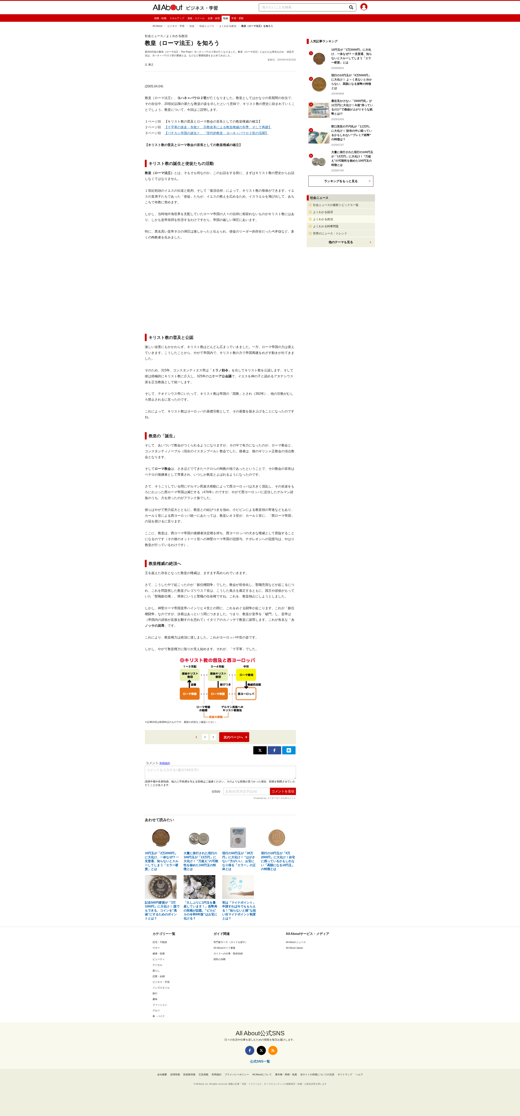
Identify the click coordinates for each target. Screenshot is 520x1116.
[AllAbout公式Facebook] (249, 1050)
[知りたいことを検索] (351, 7)
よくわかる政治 (227, 26)
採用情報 (175, 1074)
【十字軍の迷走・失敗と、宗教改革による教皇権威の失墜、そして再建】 (218, 127)
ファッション (160, 1004)
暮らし (156, 970)
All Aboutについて (262, 1074)
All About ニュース (296, 942)
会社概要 (162, 1074)
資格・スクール (196, 18)
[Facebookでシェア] (274, 750)
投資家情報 (189, 1074)
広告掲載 (203, 1074)
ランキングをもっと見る (341, 181)
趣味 (155, 999)
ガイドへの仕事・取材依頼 (228, 953)
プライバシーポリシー (237, 1074)
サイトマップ (345, 1074)
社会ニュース (206, 26)
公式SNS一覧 (260, 1061)
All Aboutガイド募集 (224, 947)
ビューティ (159, 959)
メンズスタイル (161, 987)
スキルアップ (177, 18)
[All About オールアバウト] (168, 8)
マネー (156, 947)
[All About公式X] (261, 1050)
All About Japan (294, 947)
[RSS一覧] (272, 1050)
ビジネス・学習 (202, 8)
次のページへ (233, 737)
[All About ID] (363, 7)
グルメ (156, 1010)
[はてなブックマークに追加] (289, 750)
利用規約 (216, 1074)
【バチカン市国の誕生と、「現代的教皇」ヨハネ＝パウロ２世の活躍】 (216, 133)
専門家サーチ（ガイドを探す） (230, 942)
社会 (225, 18)
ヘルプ (359, 1074)
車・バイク (159, 1016)
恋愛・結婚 (159, 976)
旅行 (155, 993)
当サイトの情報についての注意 (317, 1074)
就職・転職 (160, 18)
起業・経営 (214, 18)
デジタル (157, 965)
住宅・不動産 (160, 942)
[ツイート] (260, 750)
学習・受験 (237, 18)
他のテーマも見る (341, 242)
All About (157, 26)
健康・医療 (159, 953)
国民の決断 (219, 959)
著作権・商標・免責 (286, 1074)
